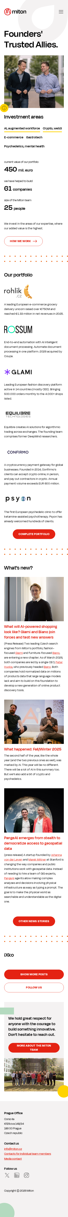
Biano (56, 653)
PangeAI (9, 878)
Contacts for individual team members (27, 1154)
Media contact (13, 1159)
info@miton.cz (13, 1149)
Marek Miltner (37, 860)
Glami (19, 653)
